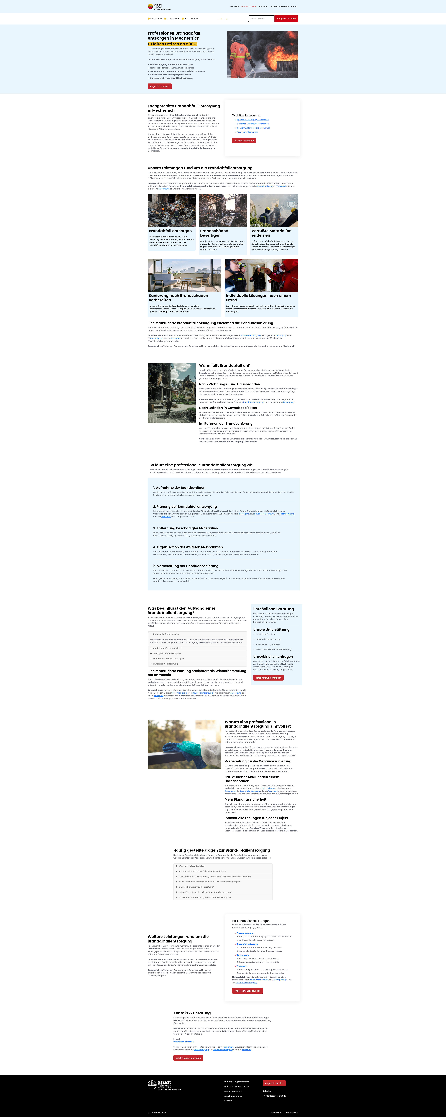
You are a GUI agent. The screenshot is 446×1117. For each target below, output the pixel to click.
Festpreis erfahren (286, 18)
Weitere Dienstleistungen (247, 990)
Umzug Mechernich (233, 1091)
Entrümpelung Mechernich (236, 1081)
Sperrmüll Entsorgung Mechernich (253, 119)
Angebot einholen (274, 1083)
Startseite (234, 6)
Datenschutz (292, 1112)
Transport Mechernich (247, 132)
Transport (281, 186)
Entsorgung (164, 189)
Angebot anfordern (280, 6)
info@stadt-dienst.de (183, 1041)
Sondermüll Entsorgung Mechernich (253, 128)
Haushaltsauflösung (259, 979)
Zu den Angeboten (244, 140)
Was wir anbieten (249, 6)
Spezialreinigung (264, 186)
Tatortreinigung (155, 338)
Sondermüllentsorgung (246, 982)
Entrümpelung (279, 979)
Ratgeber (263, 6)
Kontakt (294, 6)
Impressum (276, 1112)
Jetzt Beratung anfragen (268, 677)
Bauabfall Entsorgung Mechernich (253, 123)
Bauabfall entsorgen (247, 944)
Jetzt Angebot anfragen (188, 1058)
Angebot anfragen (159, 86)
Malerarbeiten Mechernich (236, 1086)
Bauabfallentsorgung (251, 335)
